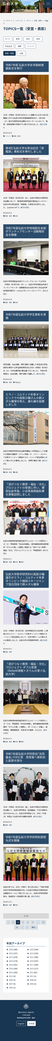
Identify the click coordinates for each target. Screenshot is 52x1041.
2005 (11, 987)
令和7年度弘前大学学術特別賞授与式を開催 (26, 838)
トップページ (7, 20)
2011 (32, 976)
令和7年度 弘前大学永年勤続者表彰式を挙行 (25, 66)
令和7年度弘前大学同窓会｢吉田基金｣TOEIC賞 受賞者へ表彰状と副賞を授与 (25, 757)
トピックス (19, 20)
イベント (30, 46)
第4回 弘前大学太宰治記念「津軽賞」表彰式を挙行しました (25, 149)
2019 (32, 961)
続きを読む (25, 207)
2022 (11, 957)
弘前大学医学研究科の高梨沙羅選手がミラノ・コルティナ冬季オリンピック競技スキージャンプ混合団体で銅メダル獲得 (25, 579)
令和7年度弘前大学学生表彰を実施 (26, 316)
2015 (32, 968)
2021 (32, 957)
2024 (11, 953)
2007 (11, 984)
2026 (11, 949)
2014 (11, 972)
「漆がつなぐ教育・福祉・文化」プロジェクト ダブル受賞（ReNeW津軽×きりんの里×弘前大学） (26, 669)
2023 (32, 953)
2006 (32, 984)
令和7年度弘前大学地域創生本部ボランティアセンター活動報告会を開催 (26, 231)
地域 (38, 39)
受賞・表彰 (38, 20)
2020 (11, 961)
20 (17, 927)
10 (43, 922)
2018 (11, 965)
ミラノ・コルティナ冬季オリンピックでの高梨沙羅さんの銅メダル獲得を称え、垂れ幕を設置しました (25, 399)
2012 (11, 976)
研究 (28, 39)
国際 (19, 46)
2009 (11, 980)
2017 (32, 965)
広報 (21, 53)
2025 (32, 949)
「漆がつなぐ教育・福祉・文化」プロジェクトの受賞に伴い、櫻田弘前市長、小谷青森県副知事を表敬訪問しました (26, 489)
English (21, 1023)
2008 (32, 980)
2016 (11, 968)
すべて (28, 20)
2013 (32, 972)
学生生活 (8, 46)
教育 (18, 39)
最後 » (34, 927)
